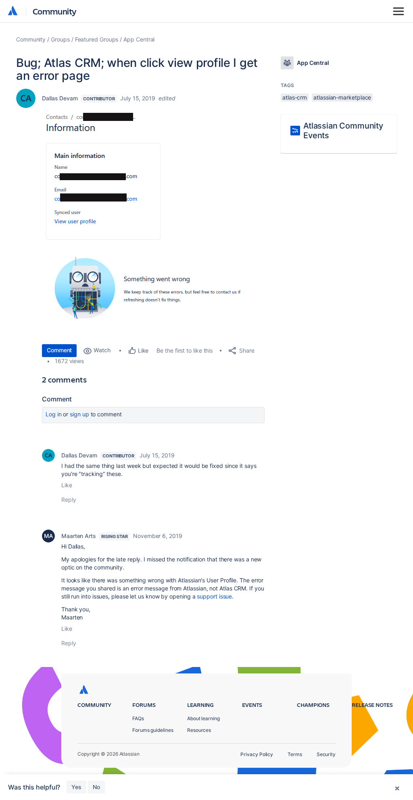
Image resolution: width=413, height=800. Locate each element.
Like (66, 485)
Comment (59, 350)
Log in (54, 414)
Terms (295, 754)
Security (326, 754)
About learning (203, 718)
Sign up (79, 414)
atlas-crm (294, 97)
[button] (103, 176)
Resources (199, 730)
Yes (76, 786)
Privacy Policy (256, 754)
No (96, 786)
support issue (214, 596)
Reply (68, 499)
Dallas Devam (60, 98)
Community (55, 11)
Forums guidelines (152, 730)
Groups (60, 39)
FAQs (138, 718)
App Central (138, 39)
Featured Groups (97, 39)
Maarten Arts (78, 535)
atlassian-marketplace (342, 97)
